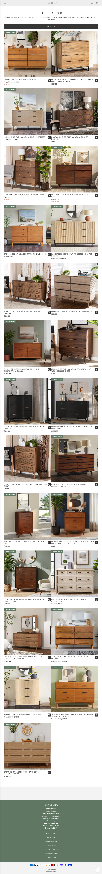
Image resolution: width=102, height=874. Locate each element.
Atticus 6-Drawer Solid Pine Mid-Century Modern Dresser (69, 658)
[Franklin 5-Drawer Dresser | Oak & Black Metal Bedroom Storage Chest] (74, 54)
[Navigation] (4, 2)
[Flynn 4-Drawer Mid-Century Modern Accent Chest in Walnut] (27, 573)
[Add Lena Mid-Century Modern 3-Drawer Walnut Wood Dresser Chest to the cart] (96, 369)
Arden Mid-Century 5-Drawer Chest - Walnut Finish (24, 543)
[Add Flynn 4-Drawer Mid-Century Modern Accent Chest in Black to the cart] (49, 427)
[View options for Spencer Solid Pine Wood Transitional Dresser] (49, 254)
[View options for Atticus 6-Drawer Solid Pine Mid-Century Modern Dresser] (96, 657)
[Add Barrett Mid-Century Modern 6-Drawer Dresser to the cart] (49, 312)
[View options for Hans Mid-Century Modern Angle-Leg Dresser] (49, 137)
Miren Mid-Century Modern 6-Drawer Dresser (72, 311)
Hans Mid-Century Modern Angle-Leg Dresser (24, 137)
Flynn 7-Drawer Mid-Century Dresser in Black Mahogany (71, 428)
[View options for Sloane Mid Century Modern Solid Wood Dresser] (96, 195)
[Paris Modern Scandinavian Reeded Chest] (27, 689)
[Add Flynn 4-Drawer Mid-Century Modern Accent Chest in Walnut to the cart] (49, 599)
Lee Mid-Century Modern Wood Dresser (22, 80)
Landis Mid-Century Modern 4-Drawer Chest (24, 195)
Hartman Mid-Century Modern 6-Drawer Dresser (69, 138)
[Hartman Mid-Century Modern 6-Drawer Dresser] (74, 111)
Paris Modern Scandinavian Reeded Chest (23, 714)
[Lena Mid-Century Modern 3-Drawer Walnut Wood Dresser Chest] (74, 343)
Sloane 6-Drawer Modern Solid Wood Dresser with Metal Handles (72, 715)
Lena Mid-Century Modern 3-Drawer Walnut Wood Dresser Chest (71, 370)
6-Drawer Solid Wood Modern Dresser (68, 484)
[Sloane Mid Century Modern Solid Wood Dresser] (74, 169)
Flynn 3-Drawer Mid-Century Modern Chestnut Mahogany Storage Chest (72, 543)
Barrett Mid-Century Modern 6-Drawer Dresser (22, 312)
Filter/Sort (51, 27)
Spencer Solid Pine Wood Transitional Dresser (25, 254)
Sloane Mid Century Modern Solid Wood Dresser (69, 195)
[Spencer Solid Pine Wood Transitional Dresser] (27, 228)
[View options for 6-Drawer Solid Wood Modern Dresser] (96, 484)
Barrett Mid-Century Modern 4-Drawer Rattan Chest (25, 485)
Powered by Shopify (51, 871)
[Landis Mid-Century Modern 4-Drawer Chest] (27, 169)
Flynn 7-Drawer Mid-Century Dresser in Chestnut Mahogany (21, 370)
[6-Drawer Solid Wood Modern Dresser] (74, 458)
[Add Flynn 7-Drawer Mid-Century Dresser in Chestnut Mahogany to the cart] (49, 369)
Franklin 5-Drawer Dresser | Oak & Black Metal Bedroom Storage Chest (72, 80)
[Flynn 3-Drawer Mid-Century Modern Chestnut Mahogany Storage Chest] (74, 516)
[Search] (92, 2)
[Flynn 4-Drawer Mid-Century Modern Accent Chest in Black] (27, 401)
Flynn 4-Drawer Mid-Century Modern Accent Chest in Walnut (24, 600)
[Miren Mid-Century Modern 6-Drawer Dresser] (74, 286)
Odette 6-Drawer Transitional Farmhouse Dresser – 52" (70, 600)
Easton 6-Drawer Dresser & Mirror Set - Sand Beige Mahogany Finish (24, 658)
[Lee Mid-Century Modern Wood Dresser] (27, 54)
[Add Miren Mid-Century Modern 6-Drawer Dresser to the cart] (96, 312)
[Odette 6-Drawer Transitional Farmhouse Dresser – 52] (74, 573)
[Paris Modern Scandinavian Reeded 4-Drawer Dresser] (74, 228)
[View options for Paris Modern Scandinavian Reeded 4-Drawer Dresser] (96, 254)
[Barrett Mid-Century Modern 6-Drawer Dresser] (27, 286)
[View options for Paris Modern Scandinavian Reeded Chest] (49, 715)
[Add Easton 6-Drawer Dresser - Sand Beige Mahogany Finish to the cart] (49, 772)
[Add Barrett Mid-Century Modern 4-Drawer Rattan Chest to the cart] (49, 484)
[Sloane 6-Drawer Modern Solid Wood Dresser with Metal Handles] (74, 689)
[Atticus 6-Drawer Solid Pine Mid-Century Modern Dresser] (74, 631)
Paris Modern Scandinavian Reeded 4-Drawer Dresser (71, 255)
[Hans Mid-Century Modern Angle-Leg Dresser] (27, 111)
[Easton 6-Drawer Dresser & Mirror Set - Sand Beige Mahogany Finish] (27, 631)
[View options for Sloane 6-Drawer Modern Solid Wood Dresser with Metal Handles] (96, 715)
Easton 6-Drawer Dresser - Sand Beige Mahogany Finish (21, 773)
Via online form (51, 811)
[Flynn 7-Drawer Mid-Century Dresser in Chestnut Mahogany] (27, 343)
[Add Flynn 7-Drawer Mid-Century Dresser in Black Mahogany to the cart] (96, 427)
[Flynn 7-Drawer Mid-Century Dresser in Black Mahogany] (74, 401)
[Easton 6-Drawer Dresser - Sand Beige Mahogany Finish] (27, 746)
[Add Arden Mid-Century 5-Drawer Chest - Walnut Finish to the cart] (49, 542)
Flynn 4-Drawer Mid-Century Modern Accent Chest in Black (24, 428)
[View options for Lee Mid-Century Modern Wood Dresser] (49, 80)
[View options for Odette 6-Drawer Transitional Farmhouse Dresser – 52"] (96, 599)
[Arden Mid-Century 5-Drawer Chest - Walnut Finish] (27, 516)
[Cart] (96, 2)
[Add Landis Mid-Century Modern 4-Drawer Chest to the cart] (49, 195)
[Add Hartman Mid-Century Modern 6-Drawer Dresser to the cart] (96, 137)
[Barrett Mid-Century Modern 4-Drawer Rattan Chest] (27, 458)
